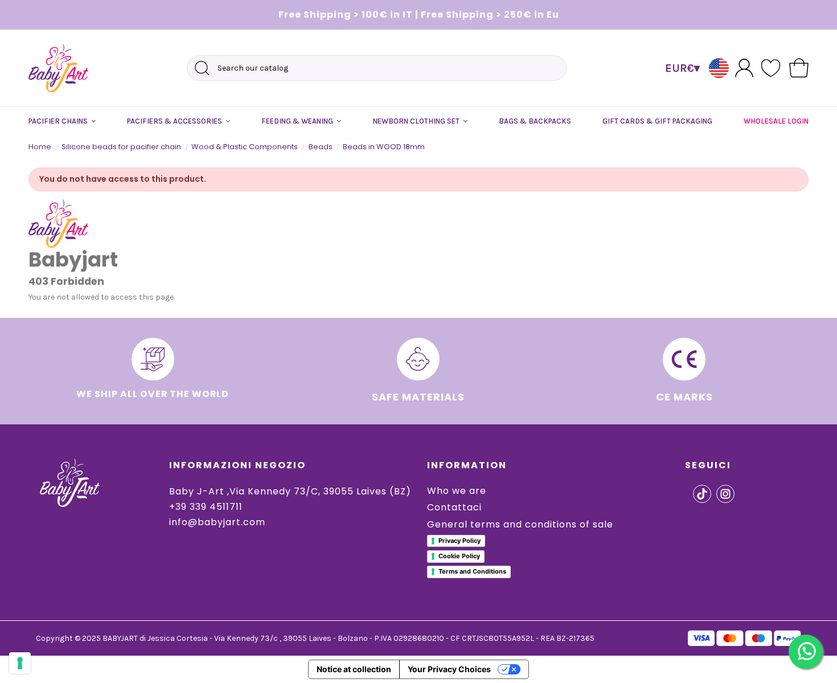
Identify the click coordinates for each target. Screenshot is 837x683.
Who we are (456, 490)
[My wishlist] (771, 68)
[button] (62, 121)
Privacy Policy (459, 541)
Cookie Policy (459, 556)
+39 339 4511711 (206, 506)
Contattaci (454, 507)
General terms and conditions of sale (520, 524)
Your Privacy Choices (449, 669)
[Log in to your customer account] (744, 67)
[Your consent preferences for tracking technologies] (20, 663)
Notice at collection (354, 669)
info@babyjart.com (217, 522)
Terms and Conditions (472, 571)
